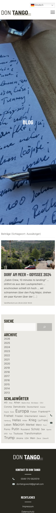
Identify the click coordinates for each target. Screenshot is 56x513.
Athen (17, 402)
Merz (39, 424)
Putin (15, 429)
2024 (7, 347)
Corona (8, 406)
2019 (7, 367)
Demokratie (19, 406)
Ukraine (19, 438)
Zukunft (46, 438)
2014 (7, 388)
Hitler (24, 420)
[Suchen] (44, 327)
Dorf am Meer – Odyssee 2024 (27, 274)
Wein (32, 438)
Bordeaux (34, 403)
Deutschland (33, 407)
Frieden (19, 416)
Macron (18, 425)
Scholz (35, 429)
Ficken (33, 411)
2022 (7, 355)
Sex (43, 429)
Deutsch (38, 5)
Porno (7, 429)
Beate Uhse (26, 403)
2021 (7, 359)
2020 (7, 363)
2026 (7, 338)
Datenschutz (28, 511)
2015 (7, 384)
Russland (25, 429)
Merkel (30, 424)
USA (27, 438)
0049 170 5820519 (30, 478)
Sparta (48, 430)
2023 (7, 351)
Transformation (32, 433)
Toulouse (18, 433)
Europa (22, 411)
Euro (12, 412)
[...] (35, 296)
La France (44, 420)
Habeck (42, 416)
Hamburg (7, 421)
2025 (7, 342)
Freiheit (8, 416)
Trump (9, 438)
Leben (7, 424)
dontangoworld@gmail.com (30, 484)
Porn (45, 425)
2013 (7, 392)
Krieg (32, 420)
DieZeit (42, 407)
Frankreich (44, 411)
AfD (5, 402)
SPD (6, 434)
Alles (10, 403)
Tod (10, 434)
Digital (6, 412)
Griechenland (31, 416)
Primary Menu (53, 12)
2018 (7, 372)
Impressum (28, 506)
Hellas (16, 420)
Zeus (39, 438)
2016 (7, 380)
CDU (41, 403)
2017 (7, 376)
